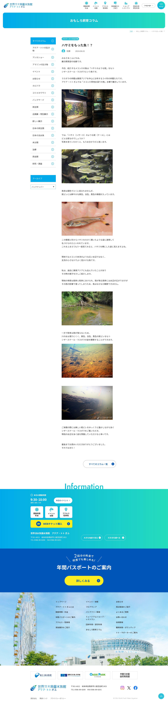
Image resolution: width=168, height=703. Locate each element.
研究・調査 (37, 163)
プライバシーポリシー (58, 698)
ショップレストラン (126, 7)
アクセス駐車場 (105, 7)
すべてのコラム (39, 40)
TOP (131, 31)
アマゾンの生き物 (40, 64)
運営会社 (34, 698)
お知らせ (36, 78)
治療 (34, 149)
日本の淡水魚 (38, 135)
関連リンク (43, 698)
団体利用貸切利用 (136, 7)
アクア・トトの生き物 (41, 49)
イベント (36, 71)
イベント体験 (96, 7)
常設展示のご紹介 (115, 7)
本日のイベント (62, 500)
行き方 (114, 537)
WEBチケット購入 (52, 523)
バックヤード (38, 99)
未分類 (35, 142)
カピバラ (36, 85)
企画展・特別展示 (40, 114)
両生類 (35, 107)
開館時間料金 (86, 7)
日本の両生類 (38, 128)
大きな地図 (91, 537)
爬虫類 (35, 156)
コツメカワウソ (39, 92)
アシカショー (38, 57)
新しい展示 (37, 121)
